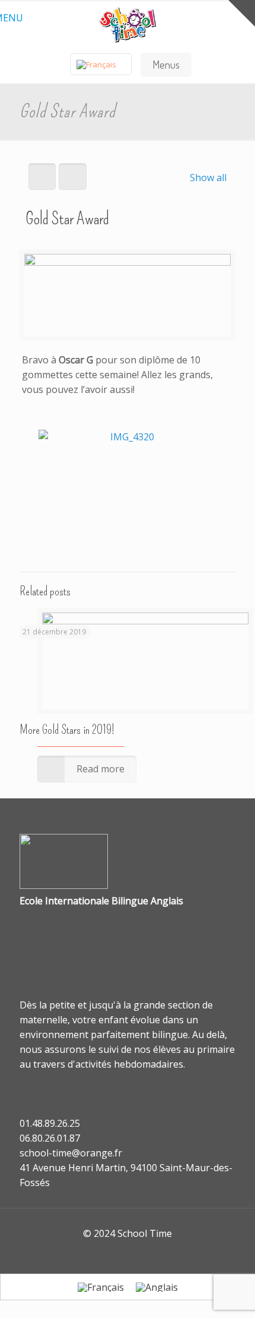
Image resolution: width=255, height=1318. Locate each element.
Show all (208, 177)
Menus (166, 64)
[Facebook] (119, 1254)
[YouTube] (135, 1254)
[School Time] (127, 23)
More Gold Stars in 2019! (67, 729)
